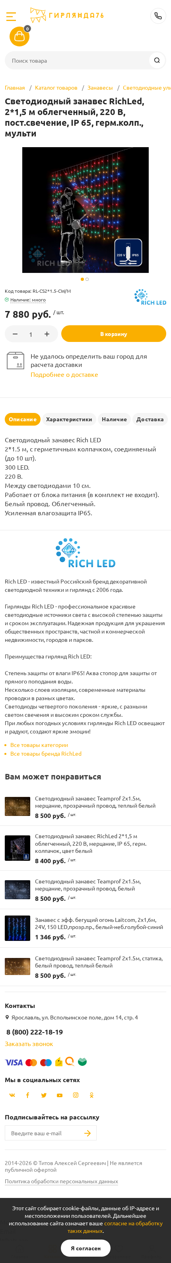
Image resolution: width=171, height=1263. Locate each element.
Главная (15, 87)
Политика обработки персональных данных (61, 1180)
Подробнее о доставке (64, 374)
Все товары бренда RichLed (46, 753)
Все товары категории (39, 744)
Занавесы (100, 87)
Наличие (114, 418)
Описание (23, 418)
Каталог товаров (56, 87)
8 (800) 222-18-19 (158, 16)
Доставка (150, 418)
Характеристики (69, 418)
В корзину (113, 333)
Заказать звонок (29, 1043)
